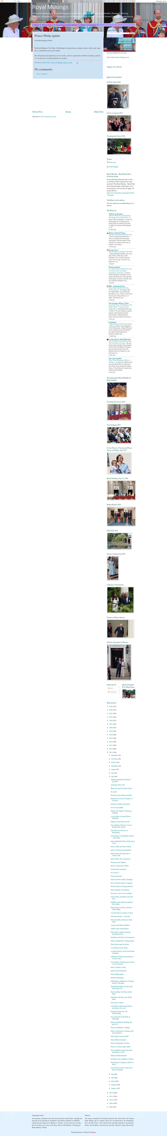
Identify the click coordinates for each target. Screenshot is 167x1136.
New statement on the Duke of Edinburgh (120, 1018)
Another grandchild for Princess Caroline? (121, 780)
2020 (111, 727)
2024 (111, 713)
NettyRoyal (112, 322)
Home (36, 25)
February (114, 1085)
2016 (111, 742)
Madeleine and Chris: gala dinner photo (121, 998)
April (113, 1078)
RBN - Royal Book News (117, 286)
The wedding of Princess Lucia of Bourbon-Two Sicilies (121, 826)
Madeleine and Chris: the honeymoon (122, 937)
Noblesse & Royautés (116, 214)
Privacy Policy (47, 25)
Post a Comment (42, 74)
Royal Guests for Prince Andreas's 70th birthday (121, 908)
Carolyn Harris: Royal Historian (120, 339)
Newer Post (37, 111)
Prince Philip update (117, 974)
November (114, 759)
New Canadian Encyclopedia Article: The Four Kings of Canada (120, 342)
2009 (111, 1103)
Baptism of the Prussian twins (120, 822)
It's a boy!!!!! (115, 873)
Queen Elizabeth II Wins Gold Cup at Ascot (123, 842)
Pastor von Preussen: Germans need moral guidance (122, 1032)
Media (83, 25)
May (112, 1074)
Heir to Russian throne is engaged (121, 883)
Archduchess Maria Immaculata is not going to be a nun (121, 1007)
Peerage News (113, 250)
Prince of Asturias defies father (120, 1047)
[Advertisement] (67, 94)
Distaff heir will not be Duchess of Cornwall (122, 800)
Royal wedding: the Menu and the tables (121, 993)
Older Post (98, 111)
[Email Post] (77, 62)
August (113, 769)
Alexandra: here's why (118, 785)
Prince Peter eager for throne (120, 944)
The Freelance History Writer (119, 303)
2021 (111, 724)
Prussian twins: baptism (118, 862)
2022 (111, 720)
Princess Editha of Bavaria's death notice (121, 921)
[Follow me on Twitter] (111, 162)
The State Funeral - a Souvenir (120, 916)
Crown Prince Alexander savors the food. (122, 898)
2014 (111, 749)
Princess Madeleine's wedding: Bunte (122, 941)
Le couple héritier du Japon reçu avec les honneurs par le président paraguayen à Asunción (120, 271)
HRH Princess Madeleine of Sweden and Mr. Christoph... (122, 982)
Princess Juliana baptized (119, 1055)
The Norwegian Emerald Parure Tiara (120, 235)
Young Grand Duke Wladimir (120, 925)
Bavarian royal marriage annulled (121, 795)
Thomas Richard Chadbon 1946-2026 (120, 252)
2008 (111, 1107)
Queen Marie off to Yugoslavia (120, 859)
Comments (112, 692)
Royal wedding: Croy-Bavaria (120, 890)
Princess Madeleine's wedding (120, 1027)
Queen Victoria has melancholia (121, 850)
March (113, 1081)
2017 (111, 738)
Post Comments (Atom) (48, 117)
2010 (111, 1100)
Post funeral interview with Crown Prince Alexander (121, 1069)
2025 (111, 710)
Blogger (93, 1132)
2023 (111, 717)
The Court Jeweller (115, 358)
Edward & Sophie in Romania (120, 804)
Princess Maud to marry (118, 967)
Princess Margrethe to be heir (120, 1043)
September (114, 766)
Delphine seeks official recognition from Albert (122, 903)
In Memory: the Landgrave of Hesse (122, 1059)
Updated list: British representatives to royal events (122, 957)
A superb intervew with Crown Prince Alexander (123, 952)
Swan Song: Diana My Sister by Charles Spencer (119, 289)
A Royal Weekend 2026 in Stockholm (120, 324)
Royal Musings (50, 7)
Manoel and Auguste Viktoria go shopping (121, 812)
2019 (111, 731)
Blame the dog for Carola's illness (121, 788)
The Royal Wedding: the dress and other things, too (121, 987)
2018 (111, 735)
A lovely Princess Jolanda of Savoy (122, 913)
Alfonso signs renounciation (119, 928)
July (112, 773)
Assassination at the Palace (119, 948)
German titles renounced (118, 869)
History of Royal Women (117, 233)
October (114, 762)
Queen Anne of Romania (118, 971)
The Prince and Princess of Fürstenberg (119, 831)
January (114, 1088)
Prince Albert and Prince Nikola (121, 846)
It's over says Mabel (117, 807)
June (113, 776)
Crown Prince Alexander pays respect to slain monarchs (122, 963)
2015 (111, 745)
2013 (111, 752)
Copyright (92, 25)
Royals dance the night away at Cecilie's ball (120, 854)
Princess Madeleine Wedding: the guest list (121, 1023)
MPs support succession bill (119, 1036)
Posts (111, 688)
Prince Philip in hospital (118, 1040)
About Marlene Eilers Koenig (66, 25)
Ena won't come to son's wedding (121, 893)
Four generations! (116, 876)
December (114, 755)
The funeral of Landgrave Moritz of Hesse (122, 1063)
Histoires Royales (114, 267)
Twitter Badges (113, 167)
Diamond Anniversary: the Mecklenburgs (119, 1012)
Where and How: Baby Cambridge (122, 879)
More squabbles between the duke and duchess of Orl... (121, 1051)
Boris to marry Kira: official (119, 866)
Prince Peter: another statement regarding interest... (120, 933)
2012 (111, 1093)
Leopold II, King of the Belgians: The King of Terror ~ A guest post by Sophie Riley (120, 307)
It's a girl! (114, 792)
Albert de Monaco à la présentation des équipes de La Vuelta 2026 (120, 217)
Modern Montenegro (117, 978)
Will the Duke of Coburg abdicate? (122, 886)
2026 (111, 706)
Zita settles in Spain (117, 1002)
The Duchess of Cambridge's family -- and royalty (122, 837)
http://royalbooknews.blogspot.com (118, 57)
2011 (111, 1096)
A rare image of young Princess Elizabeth (121, 817)
